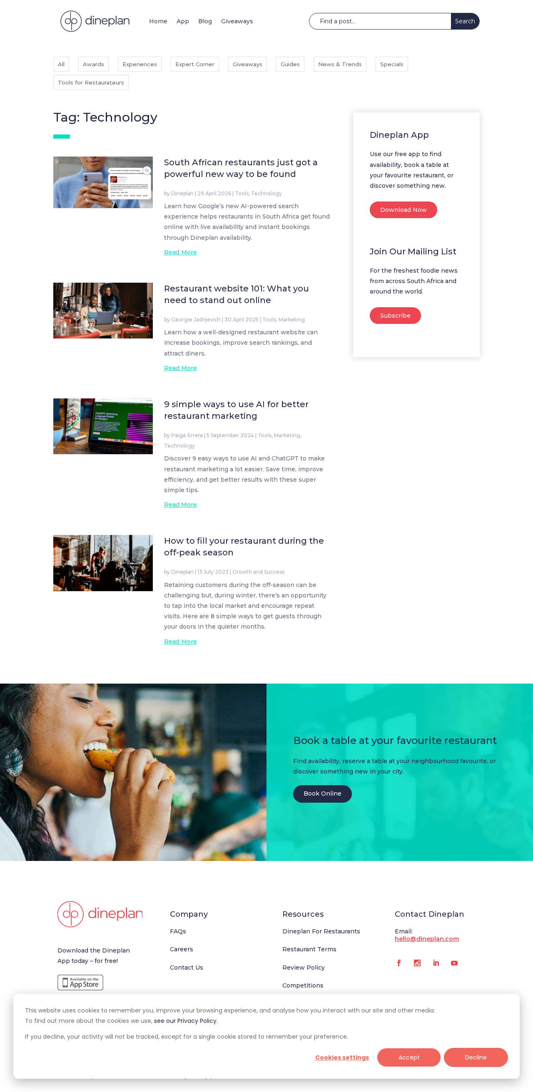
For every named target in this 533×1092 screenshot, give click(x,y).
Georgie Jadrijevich (196, 319)
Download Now (403, 210)
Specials (391, 64)
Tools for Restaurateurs (91, 82)
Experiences (139, 64)
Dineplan (182, 193)
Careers (181, 949)
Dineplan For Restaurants (321, 931)
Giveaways (237, 21)
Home (158, 21)
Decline (476, 1057)
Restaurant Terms (309, 949)
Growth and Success (258, 572)
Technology (266, 193)
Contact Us (186, 967)
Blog (205, 21)
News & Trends (340, 64)
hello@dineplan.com (427, 939)
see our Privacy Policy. (186, 1021)
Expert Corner (194, 64)
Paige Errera (187, 435)
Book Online (322, 793)
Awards (93, 64)
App (183, 21)
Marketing (292, 319)
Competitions (303, 985)
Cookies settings (342, 1057)
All (61, 64)
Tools (242, 193)
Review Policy (303, 967)
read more (180, 252)
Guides (290, 64)
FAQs (178, 931)
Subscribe (395, 315)
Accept (409, 1057)
